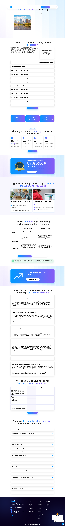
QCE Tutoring (40, 504)
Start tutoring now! (32, 151)
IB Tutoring (39, 508)
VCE (25, 53)
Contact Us (47, 509)
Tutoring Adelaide (40, 517)
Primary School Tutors (32, 512)
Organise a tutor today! (32, 107)
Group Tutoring (40, 511)
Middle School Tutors (32, 511)
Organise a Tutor (48, 512)
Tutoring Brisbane (40, 515)
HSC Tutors (30, 504)
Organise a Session (45, 7)
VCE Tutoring (40, 501)
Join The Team (48, 510)
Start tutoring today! (32, 412)
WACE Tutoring (40, 507)
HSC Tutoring (40, 502)
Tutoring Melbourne (41, 512)
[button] (14, 7)
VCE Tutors (30, 501)
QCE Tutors (30, 505)
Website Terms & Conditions (50, 502)
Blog (29, 514)
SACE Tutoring (40, 505)
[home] (10, 7)
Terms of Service (48, 501)
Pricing (30, 515)
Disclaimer (47, 505)
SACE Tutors (31, 507)
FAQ (29, 517)
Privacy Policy (48, 504)
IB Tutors (30, 502)
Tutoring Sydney (40, 514)
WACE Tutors (31, 508)
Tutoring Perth (40, 518)
